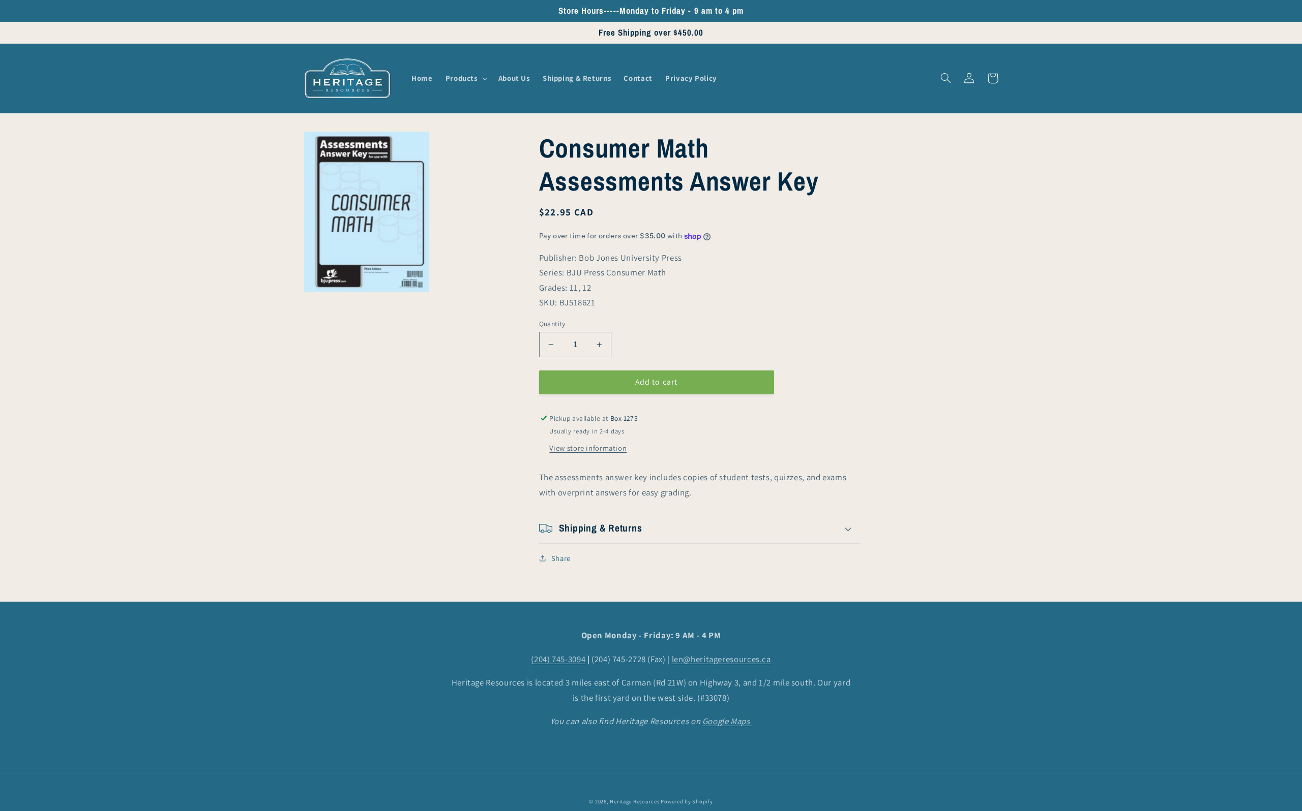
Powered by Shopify (687, 801)
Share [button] (561, 558)
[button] (465, 78)
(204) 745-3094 (558, 659)
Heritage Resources (635, 801)
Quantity (552, 323)
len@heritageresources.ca (721, 659)
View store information (588, 448)
